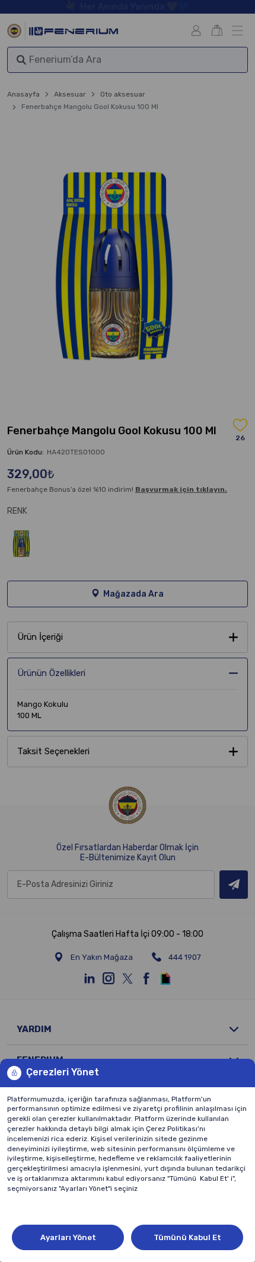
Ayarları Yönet (68, 1237)
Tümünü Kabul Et (187, 1237)
